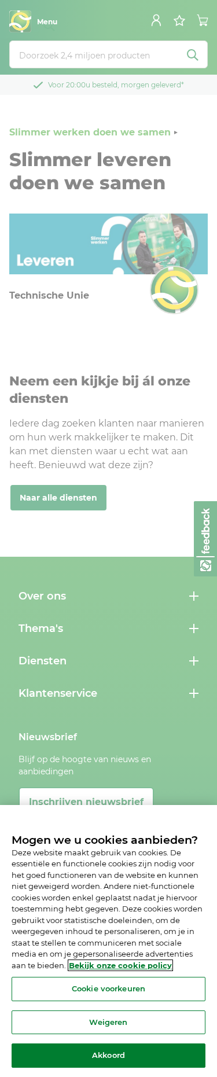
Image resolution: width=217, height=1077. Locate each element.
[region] (108, 941)
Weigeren (108, 1022)
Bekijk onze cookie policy (120, 965)
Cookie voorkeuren (108, 988)
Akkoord (108, 1055)
